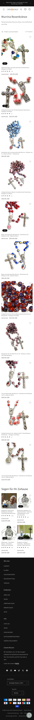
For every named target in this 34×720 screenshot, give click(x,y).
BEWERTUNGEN (8, 608)
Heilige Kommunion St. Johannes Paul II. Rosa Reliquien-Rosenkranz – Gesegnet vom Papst (16, 434)
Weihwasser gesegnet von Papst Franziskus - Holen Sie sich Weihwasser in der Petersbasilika (24, 513)
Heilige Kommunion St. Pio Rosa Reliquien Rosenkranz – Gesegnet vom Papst (16, 110)
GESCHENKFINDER (9, 574)
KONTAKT (6, 566)
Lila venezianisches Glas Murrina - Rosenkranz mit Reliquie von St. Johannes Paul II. (16, 394)
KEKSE (6, 628)
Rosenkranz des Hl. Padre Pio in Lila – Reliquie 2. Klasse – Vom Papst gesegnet (16, 354)
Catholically (9, 710)
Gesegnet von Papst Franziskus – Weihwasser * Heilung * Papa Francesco (24, 544)
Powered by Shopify (17, 710)
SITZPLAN (7, 624)
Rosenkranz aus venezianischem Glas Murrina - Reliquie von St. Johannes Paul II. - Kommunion (16, 153)
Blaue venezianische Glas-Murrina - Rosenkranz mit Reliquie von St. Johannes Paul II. (14, 275)
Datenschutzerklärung (13, 713)
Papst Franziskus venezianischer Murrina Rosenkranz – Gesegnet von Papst (15, 68)
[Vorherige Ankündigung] (3, 3)
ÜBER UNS (7, 595)
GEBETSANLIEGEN (9, 603)
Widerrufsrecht (28, 710)
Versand (26, 713)
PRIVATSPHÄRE (8, 632)
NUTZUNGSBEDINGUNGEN (11, 636)
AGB (21, 713)
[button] (4, 9)
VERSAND (6, 583)
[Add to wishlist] (30, 37)
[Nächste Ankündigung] (30, 3)
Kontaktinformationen (24, 716)
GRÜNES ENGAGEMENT (10, 641)
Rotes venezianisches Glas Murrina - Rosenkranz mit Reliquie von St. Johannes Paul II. (14, 235)
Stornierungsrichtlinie (11, 716)
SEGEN (6, 599)
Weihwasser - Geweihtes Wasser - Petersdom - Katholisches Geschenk (7, 544)
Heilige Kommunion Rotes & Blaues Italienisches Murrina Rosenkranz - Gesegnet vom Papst (16, 314)
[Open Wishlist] (25, 9)
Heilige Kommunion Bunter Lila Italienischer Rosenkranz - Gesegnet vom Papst (16, 192)
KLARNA (6, 570)
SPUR (5, 612)
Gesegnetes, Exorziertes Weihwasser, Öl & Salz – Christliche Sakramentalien (8, 512)
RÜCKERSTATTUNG (9, 579)
